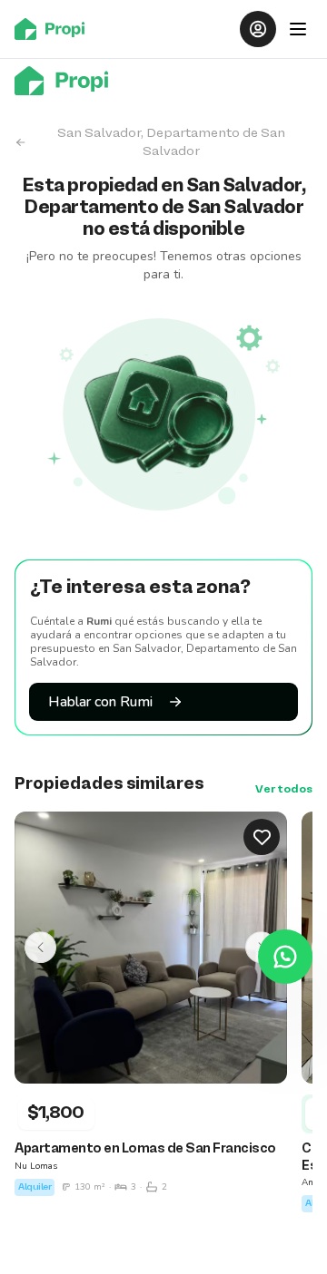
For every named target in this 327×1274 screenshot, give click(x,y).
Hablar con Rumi (100, 702)
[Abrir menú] (297, 29)
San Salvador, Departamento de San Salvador (171, 142)
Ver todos (283, 789)
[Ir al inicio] (55, 29)
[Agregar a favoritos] (261, 837)
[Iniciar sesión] (258, 29)
